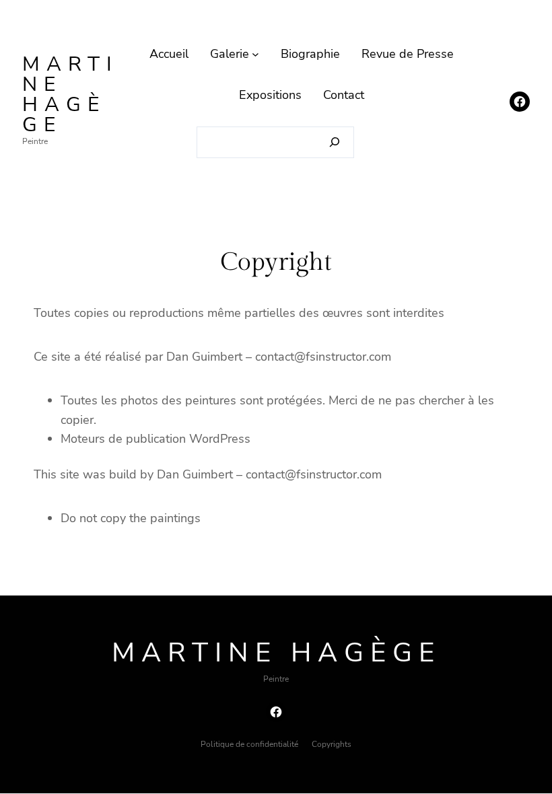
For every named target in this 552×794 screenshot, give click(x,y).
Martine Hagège (70, 94)
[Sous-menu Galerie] (255, 54)
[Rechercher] (335, 142)
